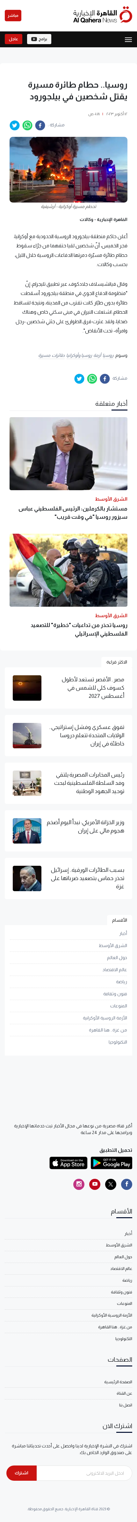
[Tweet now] (110, 1184)
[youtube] (94, 1184)
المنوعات (118, 1005)
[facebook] (40, 125)
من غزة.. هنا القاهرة (108, 1029)
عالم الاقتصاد (115, 969)
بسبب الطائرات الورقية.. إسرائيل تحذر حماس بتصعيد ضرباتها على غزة (87, 878)
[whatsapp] (27, 125)
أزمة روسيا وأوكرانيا (83, 355)
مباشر (13, 15)
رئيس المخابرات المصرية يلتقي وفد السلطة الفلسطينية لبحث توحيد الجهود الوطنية (89, 783)
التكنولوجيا (118, 1042)
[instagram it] (78, 1184)
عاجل (13, 39)
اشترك (21, 1472)
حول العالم (117, 957)
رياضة (121, 981)
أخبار (123, 933)
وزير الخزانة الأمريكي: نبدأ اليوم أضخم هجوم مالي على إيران (85, 826)
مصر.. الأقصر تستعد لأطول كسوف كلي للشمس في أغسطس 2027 (92, 687)
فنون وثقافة (115, 993)
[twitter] (15, 125)
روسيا (108, 355)
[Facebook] (126, 1184)
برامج (43, 39)
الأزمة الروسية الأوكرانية (105, 1017)
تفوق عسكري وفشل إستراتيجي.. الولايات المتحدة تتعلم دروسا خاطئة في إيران (86, 735)
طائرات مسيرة (51, 355)
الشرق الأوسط (113, 945)
